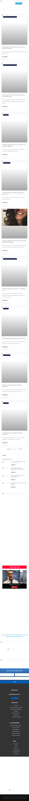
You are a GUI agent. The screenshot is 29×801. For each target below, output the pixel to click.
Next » (21, 449)
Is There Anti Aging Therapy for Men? (18, 461)
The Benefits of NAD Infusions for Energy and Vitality (17, 476)
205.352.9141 (14, 690)
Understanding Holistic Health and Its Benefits (14, 338)
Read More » (5, 56)
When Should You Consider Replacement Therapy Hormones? (17, 469)
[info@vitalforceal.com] (14, 692)
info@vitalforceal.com (14, 694)
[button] (2, 7)
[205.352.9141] (14, 688)
